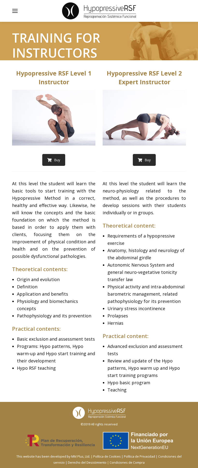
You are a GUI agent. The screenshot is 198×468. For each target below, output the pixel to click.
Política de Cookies (107, 456)
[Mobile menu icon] (15, 11)
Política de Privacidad (139, 456)
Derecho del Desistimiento (87, 462)
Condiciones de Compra (127, 462)
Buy (57, 160)
